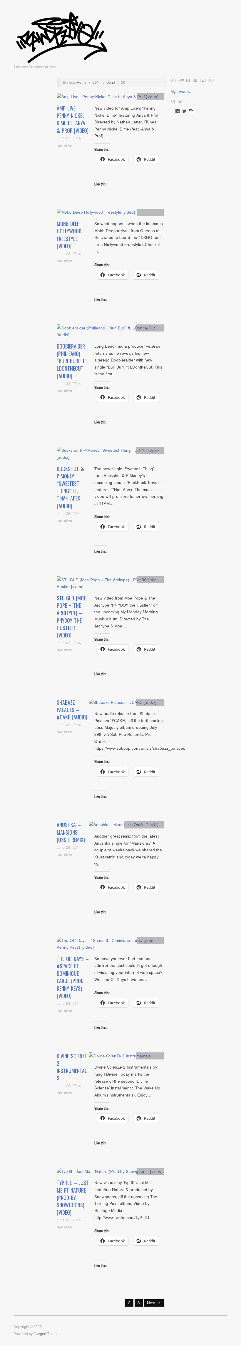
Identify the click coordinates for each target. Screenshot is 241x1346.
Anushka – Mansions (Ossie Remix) (71, 832)
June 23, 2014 (69, 137)
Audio (156, 327)
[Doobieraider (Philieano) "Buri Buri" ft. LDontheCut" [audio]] (110, 333)
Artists (145, 96)
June (111, 82)
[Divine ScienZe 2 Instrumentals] (120, 1057)
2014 (97, 82)
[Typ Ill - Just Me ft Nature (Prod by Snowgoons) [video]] (110, 1173)
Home (81, 82)
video (156, 96)
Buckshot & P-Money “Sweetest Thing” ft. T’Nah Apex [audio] (70, 487)
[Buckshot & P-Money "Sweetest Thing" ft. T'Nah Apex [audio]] (110, 455)
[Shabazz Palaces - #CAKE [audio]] (122, 704)
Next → (154, 1302)
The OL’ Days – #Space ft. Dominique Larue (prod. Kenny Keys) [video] (73, 977)
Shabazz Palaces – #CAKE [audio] (72, 710)
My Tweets (180, 91)
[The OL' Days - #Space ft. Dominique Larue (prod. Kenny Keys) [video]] (110, 945)
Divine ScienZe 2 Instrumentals (72, 1067)
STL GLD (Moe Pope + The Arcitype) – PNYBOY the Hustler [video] (71, 616)
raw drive (64, 145)
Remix (155, 824)
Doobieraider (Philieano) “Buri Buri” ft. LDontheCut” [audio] (72, 361)
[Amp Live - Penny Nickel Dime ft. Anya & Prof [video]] (107, 98)
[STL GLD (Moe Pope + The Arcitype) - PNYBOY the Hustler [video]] (110, 584)
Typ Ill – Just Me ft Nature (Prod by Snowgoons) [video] (73, 1197)
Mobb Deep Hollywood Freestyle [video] (69, 235)
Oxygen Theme (46, 1333)
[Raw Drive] (62, 35)
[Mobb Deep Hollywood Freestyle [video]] (96, 214)
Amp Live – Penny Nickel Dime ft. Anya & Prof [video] (72, 119)
